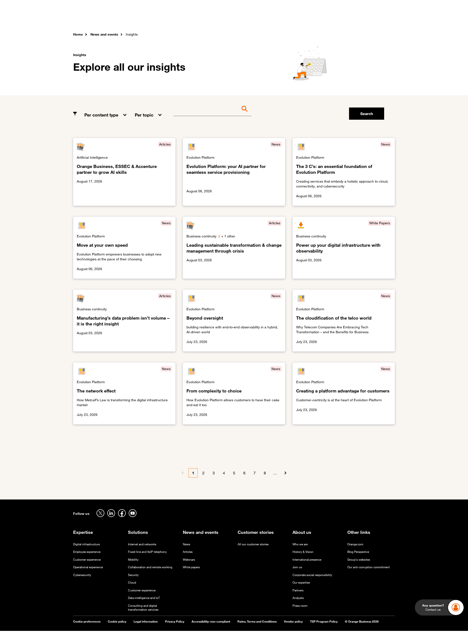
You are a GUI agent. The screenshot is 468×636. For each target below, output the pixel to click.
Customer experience (87, 559)
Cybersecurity (82, 575)
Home (78, 34)
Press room (299, 605)
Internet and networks (142, 544)
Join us (297, 567)
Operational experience (88, 567)
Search (366, 113)
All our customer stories (253, 544)
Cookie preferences (86, 621)
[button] (105, 111)
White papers (191, 567)
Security (133, 575)
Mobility (133, 559)
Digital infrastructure (86, 544)
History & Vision (302, 552)
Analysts (298, 598)
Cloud (132, 582)
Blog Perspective (358, 552)
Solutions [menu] (170, 19)
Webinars (189, 559)
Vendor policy (293, 621)
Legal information (146, 621)
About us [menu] (273, 19)
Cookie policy (117, 621)
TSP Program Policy (324, 621)
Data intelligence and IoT (144, 598)
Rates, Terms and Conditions (257, 621)
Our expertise (301, 582)
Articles (188, 552)
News (186, 544)
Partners (297, 590)
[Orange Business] (90, 18)
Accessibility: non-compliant (211, 621)
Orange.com (355, 544)
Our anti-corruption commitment (368, 567)
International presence (306, 559)
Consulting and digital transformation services (143, 608)
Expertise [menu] (146, 19)
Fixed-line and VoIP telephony (147, 552)
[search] (368, 18)
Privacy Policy (174, 621)
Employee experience (86, 552)
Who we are (300, 544)
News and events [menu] (242, 19)
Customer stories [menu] (203, 19)
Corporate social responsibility (312, 575)
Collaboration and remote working (150, 567)
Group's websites (358, 559)
